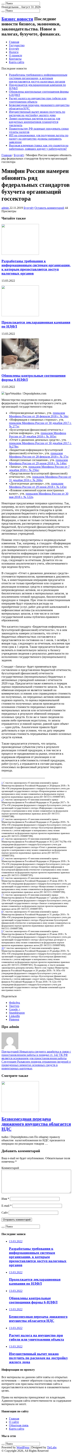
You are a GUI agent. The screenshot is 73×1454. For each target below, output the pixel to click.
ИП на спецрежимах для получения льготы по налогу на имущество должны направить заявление (38, 139)
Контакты (15, 58)
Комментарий (10, 1168)
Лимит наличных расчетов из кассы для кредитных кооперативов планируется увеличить (34, 122)
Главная (14, 42)
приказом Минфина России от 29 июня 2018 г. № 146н (38, 461)
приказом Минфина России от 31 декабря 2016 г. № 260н (40, 478)
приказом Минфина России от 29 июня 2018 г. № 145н (37, 485)
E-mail (6, 1205)
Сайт (4, 1212)
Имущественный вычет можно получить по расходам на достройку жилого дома (37, 113)
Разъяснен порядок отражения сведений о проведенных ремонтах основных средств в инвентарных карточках (36, 1065)
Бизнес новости (17, 18)
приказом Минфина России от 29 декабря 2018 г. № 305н (37, 434)
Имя (5, 1198)
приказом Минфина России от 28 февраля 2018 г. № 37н (38, 455)
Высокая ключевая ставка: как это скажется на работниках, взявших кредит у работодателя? (38, 147)
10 (2, 948)
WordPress (22, 1447)
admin (5, 207)
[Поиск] (2, 4)
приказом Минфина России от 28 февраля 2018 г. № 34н (38, 414)
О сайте (14, 1422)
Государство (17, 45)
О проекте (15, 55)
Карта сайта (16, 62)
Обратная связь (18, 1425)
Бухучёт (14, 48)
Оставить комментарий (49, 207)
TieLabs (52, 1447)
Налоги (14, 52)
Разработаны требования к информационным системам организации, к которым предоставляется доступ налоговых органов (38, 78)
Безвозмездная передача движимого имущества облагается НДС (36, 1123)
